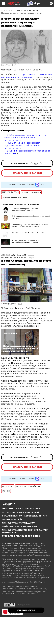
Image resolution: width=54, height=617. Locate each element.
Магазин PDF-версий (28, 512)
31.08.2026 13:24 (8, 255)
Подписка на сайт (12, 519)
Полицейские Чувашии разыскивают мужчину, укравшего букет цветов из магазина (30, 225)
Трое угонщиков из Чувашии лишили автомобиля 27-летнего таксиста (26, 241)
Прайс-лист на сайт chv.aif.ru (18, 523)
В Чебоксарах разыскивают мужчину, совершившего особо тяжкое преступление (25, 138)
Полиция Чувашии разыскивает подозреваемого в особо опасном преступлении (22, 145)
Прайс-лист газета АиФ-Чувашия (19, 526)
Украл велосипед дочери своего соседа (28, 232)
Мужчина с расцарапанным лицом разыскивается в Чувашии (25, 209)
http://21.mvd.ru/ (8, 65)
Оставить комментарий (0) (27, 173)
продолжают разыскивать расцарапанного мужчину (26, 75)
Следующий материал (26, 610)
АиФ (20, 304)
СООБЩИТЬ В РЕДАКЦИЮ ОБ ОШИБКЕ (21, 536)
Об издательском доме (27, 509)
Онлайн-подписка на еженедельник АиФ (24, 516)
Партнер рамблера (24, 605)
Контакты (7, 509)
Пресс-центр (8, 512)
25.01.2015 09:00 (8, 10)
